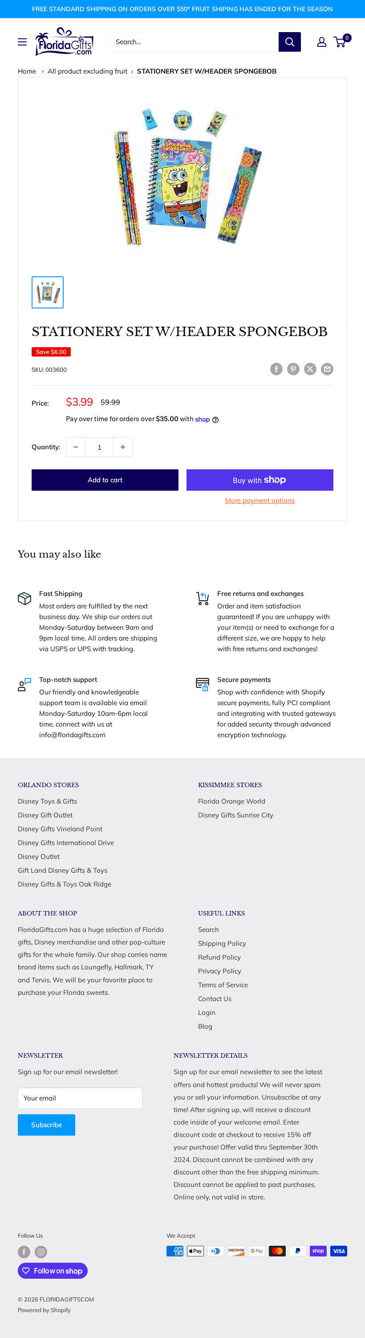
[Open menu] (22, 41)
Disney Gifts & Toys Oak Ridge (64, 884)
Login (206, 1012)
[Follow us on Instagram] (41, 1252)
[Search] (290, 42)
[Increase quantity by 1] (123, 447)
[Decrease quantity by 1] (75, 447)
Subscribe (46, 1124)
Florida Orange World (231, 801)
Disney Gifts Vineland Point (60, 829)
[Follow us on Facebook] (24, 1252)
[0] (339, 42)
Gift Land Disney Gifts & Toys (62, 870)
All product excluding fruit (87, 71)
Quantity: (46, 447)
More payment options (260, 500)
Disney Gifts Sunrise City (235, 815)
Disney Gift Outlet (45, 815)
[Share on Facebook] (276, 368)
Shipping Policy (222, 943)
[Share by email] (327, 368)
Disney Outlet (39, 856)
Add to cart (105, 480)
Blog (205, 1026)
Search (208, 929)
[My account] (321, 42)
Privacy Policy (219, 971)
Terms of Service (223, 985)
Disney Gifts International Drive (66, 842)
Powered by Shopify (44, 1309)
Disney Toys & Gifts (47, 801)
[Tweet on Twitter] (310, 368)
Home (27, 71)
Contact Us (214, 998)
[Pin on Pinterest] (293, 368)
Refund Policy (219, 957)
